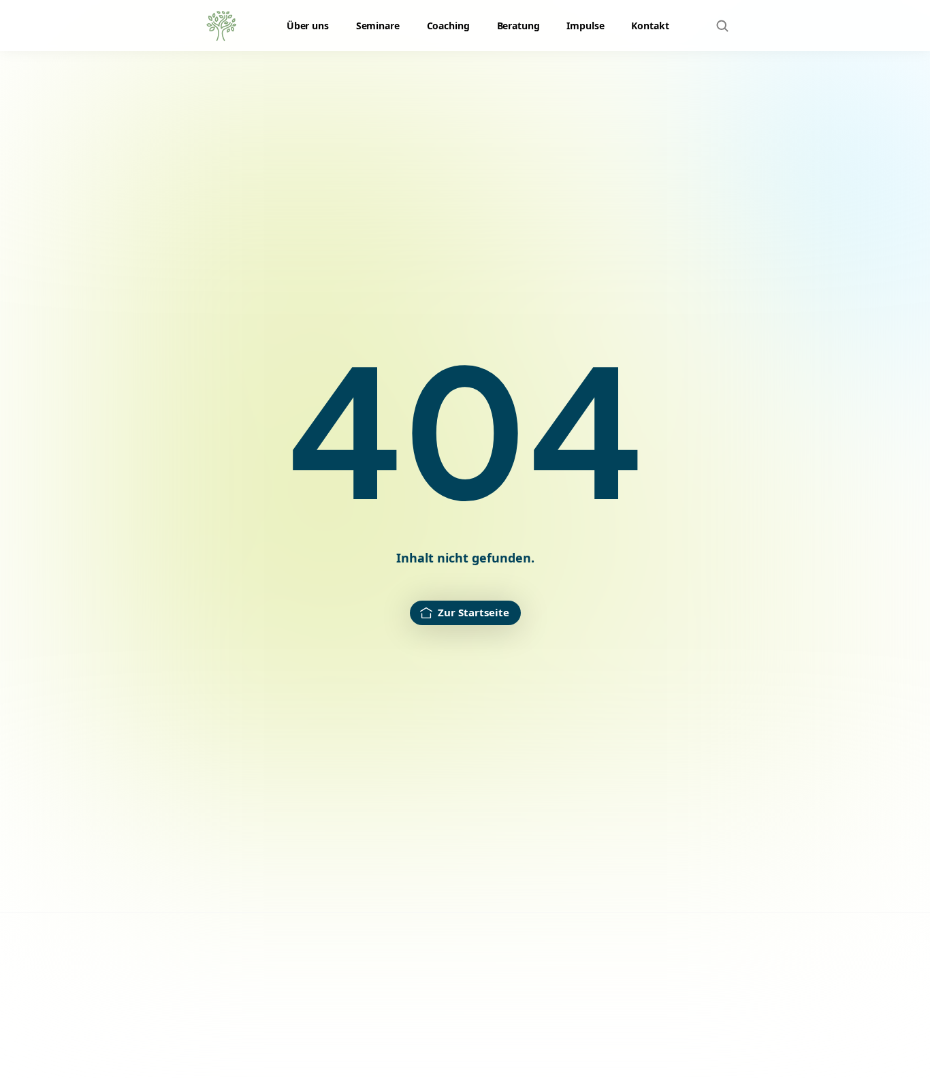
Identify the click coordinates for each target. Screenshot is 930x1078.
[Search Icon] (722, 25)
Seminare (378, 25)
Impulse (585, 25)
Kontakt (650, 25)
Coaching (448, 25)
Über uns (308, 25)
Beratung (518, 25)
